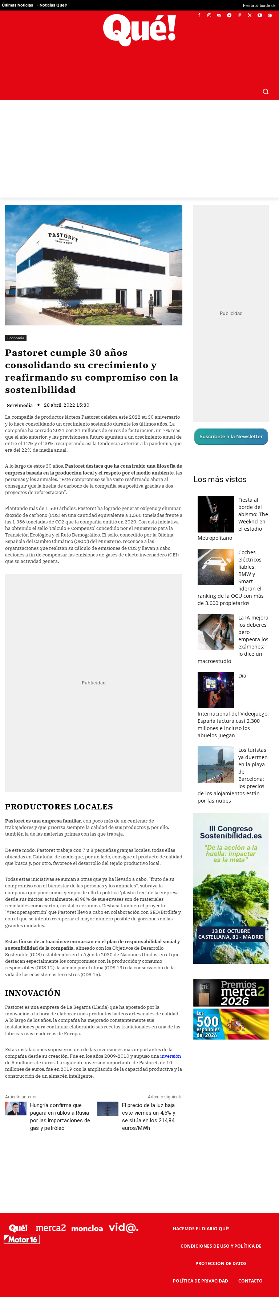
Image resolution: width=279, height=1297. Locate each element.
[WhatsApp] (114, 1143)
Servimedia (20, 388)
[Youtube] (259, 16)
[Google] (270, 16)
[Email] (164, 1143)
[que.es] (139, 30)
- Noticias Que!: (52, 5)
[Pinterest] (97, 1143)
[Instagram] (209, 16)
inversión (170, 1039)
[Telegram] (229, 16)
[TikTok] (239, 16)
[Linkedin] (148, 1143)
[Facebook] (199, 16)
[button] (265, 73)
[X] (250, 16)
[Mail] (219, 16)
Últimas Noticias (17, 5)
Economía (15, 320)
